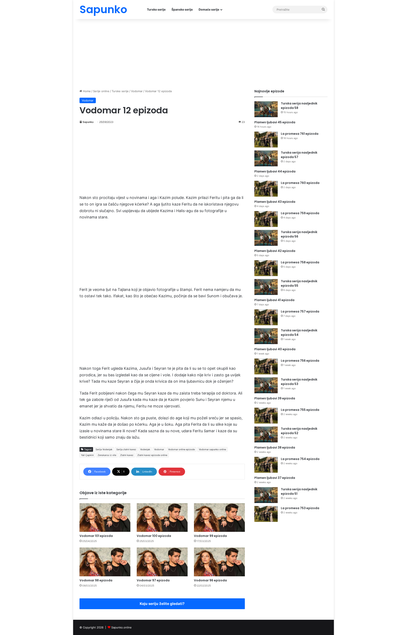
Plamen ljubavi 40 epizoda (274, 349)
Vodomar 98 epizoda (95, 580)
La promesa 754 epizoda (300, 459)
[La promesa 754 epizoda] (266, 465)
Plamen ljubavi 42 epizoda (274, 251)
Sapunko (88, 122)
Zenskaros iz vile (107, 455)
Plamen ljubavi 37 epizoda (274, 478)
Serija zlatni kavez (126, 449)
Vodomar (137, 91)
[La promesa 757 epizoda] (266, 317)
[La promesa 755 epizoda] (266, 416)
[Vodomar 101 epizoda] (104, 517)
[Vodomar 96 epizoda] (219, 561)
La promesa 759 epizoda (300, 213)
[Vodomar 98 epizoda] (104, 561)
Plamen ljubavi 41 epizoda (274, 300)
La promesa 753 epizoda (300, 508)
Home (86, 91)
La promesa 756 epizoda (300, 360)
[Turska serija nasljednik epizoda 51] (266, 495)
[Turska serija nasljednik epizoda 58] (266, 109)
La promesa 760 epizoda (300, 183)
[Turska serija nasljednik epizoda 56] (266, 238)
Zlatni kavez (126, 455)
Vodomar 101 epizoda (96, 536)
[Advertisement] (203, 53)
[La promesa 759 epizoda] (266, 219)
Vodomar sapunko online (212, 449)
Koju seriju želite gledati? (162, 604)
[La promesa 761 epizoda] (266, 139)
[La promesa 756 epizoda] (266, 366)
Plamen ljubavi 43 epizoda (274, 202)
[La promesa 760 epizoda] (266, 189)
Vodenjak (145, 449)
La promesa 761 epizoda (299, 134)
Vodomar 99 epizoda (210, 536)
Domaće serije (209, 9)
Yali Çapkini (87, 455)
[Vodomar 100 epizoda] (162, 517)
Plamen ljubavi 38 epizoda (274, 447)
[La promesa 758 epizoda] (266, 268)
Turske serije (156, 9)
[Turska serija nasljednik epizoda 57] (266, 158)
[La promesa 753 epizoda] (266, 514)
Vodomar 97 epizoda (153, 580)
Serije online (101, 91)
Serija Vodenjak (104, 449)
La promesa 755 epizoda (300, 410)
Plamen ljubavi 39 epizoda (274, 398)
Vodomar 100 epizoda (154, 536)
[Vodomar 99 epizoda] (219, 517)
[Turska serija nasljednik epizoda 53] (266, 385)
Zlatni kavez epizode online (152, 455)
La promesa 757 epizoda (300, 311)
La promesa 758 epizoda (300, 262)
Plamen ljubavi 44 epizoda (274, 171)
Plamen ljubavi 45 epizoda (274, 122)
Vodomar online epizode (181, 449)
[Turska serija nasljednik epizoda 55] (266, 287)
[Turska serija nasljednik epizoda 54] (266, 336)
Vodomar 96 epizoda (210, 580)
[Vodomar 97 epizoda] (162, 561)
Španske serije (182, 9)
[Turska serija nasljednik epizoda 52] (266, 434)
